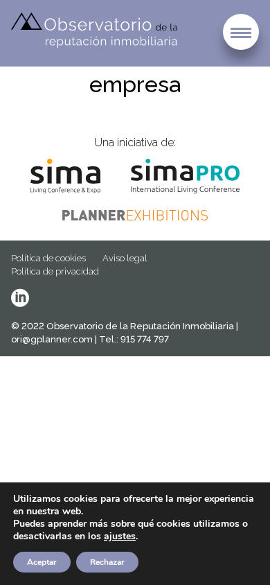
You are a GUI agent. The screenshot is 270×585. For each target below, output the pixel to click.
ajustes (120, 536)
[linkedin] (20, 298)
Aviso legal (124, 258)
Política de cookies (48, 258)
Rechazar (107, 562)
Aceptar (42, 562)
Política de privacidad (55, 271)
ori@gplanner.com (52, 339)
